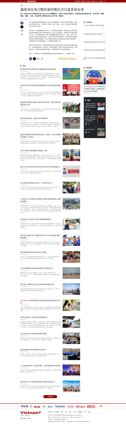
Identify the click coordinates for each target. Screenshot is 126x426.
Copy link (21, 34)
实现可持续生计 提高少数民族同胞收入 (34, 317)
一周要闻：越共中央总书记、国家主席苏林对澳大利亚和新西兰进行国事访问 (90, 118)
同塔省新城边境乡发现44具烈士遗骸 (33, 252)
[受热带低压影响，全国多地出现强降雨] (71, 123)
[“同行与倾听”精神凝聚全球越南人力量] (71, 155)
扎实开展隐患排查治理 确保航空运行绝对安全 (36, 268)
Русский (101, 1)
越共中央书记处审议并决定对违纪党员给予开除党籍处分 (40, 167)
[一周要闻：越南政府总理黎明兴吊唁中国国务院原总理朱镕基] (101, 106)
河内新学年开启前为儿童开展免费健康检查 (35, 219)
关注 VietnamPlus (63, 58)
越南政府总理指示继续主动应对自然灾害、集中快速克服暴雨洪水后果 (40, 103)
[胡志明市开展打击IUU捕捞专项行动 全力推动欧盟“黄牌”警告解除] (71, 240)
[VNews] (31, 406)
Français (88, 1)
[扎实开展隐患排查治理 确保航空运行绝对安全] (71, 273)
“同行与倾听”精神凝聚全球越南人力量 (33, 151)
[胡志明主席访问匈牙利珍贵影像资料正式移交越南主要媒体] (71, 90)
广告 (85, 412)
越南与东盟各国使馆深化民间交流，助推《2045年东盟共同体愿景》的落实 (40, 136)
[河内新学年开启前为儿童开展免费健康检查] (71, 224)
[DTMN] (80, 406)
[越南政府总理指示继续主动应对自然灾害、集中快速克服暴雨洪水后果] (71, 107)
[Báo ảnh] (91, 406)
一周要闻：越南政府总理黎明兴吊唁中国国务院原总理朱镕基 (90, 105)
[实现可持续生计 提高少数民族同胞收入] (71, 322)
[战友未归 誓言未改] (101, 132)
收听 (89, 110)
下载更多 (50, 396)
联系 (89, 412)
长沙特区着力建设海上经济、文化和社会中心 (36, 183)
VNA (74, 412)
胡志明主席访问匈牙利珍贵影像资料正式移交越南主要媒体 (40, 86)
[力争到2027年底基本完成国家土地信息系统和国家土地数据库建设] (71, 203)
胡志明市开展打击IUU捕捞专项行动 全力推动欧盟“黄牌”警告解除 (40, 236)
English (83, 1)
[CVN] (70, 406)
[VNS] (60, 406)
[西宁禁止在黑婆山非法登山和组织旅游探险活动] (71, 289)
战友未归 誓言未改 (89, 129)
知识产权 (50, 412)
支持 (66, 412)
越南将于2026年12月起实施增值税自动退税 (94, 58)
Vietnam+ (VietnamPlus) (31, 1)
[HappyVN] (101, 406)
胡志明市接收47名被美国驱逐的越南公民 (94, 50)
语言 (70, 412)
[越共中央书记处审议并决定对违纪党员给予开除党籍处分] (71, 171)
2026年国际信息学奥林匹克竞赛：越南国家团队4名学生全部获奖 (94, 89)
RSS (62, 412)
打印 (21, 30)
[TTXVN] (24, 406)
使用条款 (57, 412)
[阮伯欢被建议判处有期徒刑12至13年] (71, 354)
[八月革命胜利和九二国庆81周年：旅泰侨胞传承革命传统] (71, 370)
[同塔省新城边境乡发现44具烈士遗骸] (71, 257)
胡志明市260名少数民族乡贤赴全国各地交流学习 (37, 382)
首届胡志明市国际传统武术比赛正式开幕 (94, 42)
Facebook (21, 23)
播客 (88, 100)
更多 (24, 66)
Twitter (21, 26)
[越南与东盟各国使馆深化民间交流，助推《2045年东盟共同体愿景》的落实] (71, 139)
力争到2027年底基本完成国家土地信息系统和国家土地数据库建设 (40, 200)
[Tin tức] (37, 406)
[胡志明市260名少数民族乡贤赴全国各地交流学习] (71, 386)
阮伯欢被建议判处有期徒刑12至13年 (33, 350)
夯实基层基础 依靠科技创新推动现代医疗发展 (40, 302)
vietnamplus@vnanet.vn (60, 419)
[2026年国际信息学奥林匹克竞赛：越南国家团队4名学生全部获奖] (95, 77)
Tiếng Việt (77, 1)
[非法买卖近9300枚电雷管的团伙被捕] (71, 338)
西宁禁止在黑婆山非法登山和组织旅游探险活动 (37, 284)
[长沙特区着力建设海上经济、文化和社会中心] (71, 187)
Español (93, 1)
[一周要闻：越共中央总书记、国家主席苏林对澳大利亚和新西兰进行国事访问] (101, 118)
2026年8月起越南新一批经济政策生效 (94, 25)
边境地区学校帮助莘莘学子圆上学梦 (93, 34)
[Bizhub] (50, 406)
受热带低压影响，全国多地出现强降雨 (34, 118)
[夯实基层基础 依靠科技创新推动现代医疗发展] (71, 305)
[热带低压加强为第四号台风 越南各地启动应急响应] (71, 74)
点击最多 (89, 22)
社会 (21, 5)
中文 (97, 1)
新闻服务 (80, 412)
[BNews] (44, 406)
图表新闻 (89, 68)
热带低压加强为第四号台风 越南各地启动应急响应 (38, 69)
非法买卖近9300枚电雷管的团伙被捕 (33, 333)
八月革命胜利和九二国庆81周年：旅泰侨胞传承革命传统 (40, 366)
